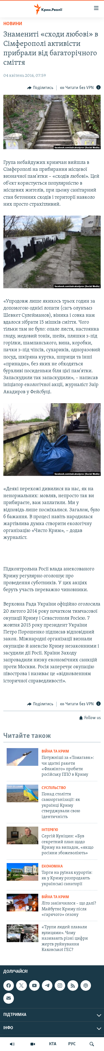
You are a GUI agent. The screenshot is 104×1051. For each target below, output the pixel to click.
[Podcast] (85, 985)
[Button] (40, 87)
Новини (12, 24)
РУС (72, 1044)
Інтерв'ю (50, 830)
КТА (52, 1044)
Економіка (52, 866)
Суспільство (54, 788)
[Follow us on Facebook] (8, 985)
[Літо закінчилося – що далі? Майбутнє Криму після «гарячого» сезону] (22, 902)
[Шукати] (91, 1044)
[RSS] (72, 985)
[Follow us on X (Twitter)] (21, 985)
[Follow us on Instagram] (60, 985)
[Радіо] (12, 1044)
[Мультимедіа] (32, 1044)
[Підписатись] (8, 998)
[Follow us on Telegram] (47, 985)
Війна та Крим (55, 751)
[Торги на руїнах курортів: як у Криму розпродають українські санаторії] (22, 872)
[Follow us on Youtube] (34, 985)
